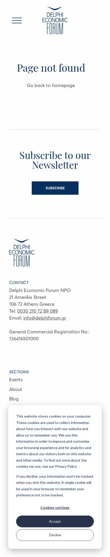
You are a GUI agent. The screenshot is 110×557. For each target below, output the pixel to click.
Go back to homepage (51, 85)
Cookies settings (55, 507)
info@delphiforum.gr (44, 318)
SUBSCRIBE (55, 188)
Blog (14, 399)
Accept (55, 521)
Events (16, 380)
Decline (55, 535)
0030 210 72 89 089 (37, 311)
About (15, 389)
